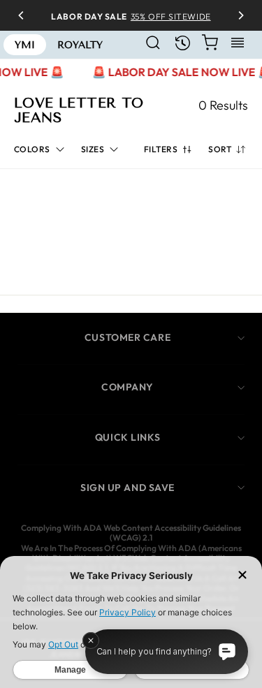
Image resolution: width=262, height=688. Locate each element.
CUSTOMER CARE (127, 337)
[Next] (236, 15)
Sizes (92, 149)
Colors (32, 149)
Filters (160, 149)
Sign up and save (127, 487)
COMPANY (127, 387)
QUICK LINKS (127, 437)
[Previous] (25, 15)
